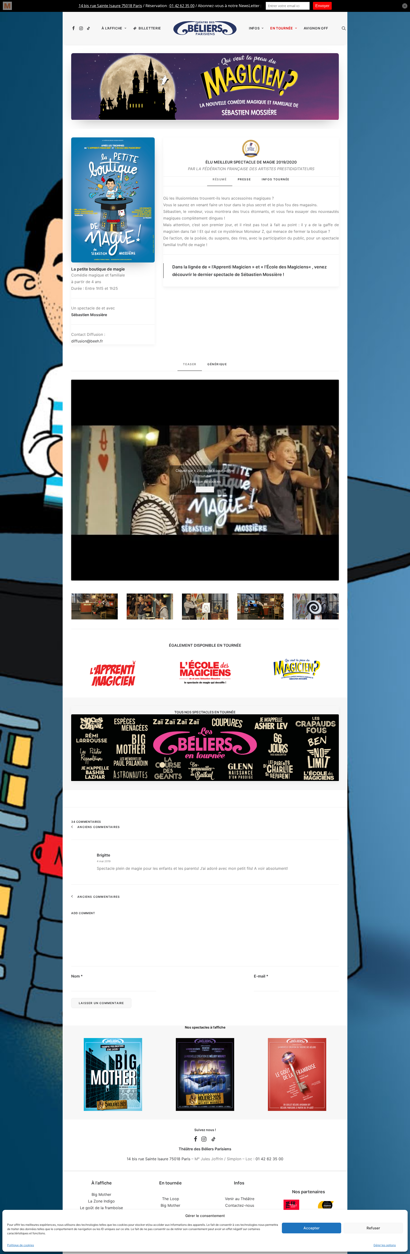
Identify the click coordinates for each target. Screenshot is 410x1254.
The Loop (170, 1198)
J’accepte (205, 489)
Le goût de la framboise (101, 1207)
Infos (254, 28)
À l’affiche (112, 28)
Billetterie (150, 28)
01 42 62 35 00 (269, 1158)
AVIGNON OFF (316, 28)
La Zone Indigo (101, 1201)
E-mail (261, 976)
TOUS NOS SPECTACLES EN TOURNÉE (205, 712)
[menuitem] (74, 28)
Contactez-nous (239, 1205)
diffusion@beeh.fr (87, 341)
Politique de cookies (20, 1245)
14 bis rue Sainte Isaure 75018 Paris (158, 1158)
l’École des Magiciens (286, 266)
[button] (74, 28)
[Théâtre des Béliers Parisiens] (205, 28)
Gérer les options (384, 1245)
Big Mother (101, 1194)
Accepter (311, 1228)
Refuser (373, 1228)
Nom (77, 976)
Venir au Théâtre (239, 1198)
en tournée (281, 28)
